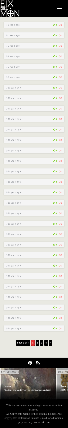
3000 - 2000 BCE (57, 372)
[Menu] (59, 8)
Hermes (55, 386)
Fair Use (44, 422)
